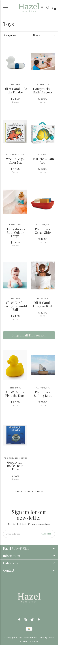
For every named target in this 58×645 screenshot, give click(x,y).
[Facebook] (19, 620)
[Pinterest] (39, 620)
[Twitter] (32, 620)
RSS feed (33, 641)
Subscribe (46, 533)
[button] (5, 7)
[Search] (47, 7)
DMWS (51, 637)
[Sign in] (42, 7)
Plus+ (24, 641)
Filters (36, 35)
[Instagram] (25, 620)
